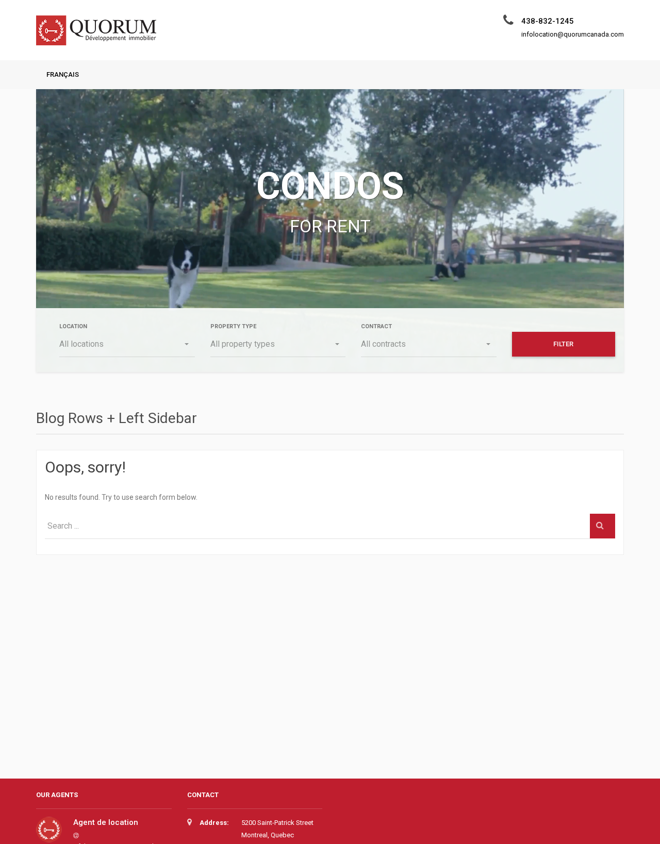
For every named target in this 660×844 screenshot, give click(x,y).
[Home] (100, 35)
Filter (563, 344)
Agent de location (105, 822)
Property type (233, 326)
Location (73, 326)
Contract (376, 326)
